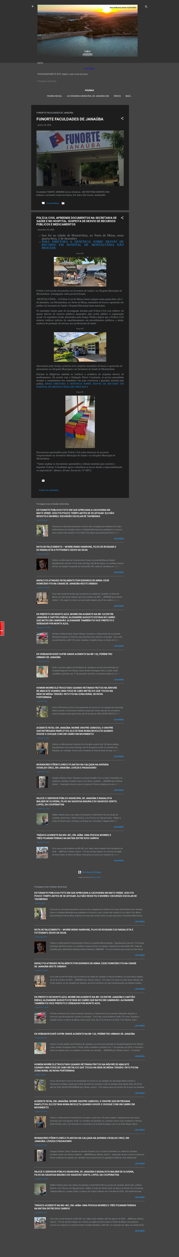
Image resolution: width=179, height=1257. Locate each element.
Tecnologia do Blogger (91, 872)
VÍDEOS (117, 96)
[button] (122, 119)
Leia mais (119, 538)
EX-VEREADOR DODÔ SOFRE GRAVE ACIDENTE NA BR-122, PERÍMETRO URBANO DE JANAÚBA (84, 1033)
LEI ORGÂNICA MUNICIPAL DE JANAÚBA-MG (88, 96)
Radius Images (96, 877)
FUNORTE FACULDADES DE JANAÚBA (69, 119)
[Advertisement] (139, 144)
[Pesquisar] (146, 7)
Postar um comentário (49, 490)
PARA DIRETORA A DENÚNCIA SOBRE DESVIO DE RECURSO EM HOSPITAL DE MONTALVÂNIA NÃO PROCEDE (83, 245)
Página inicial (54, 96)
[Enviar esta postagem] (63, 204)
